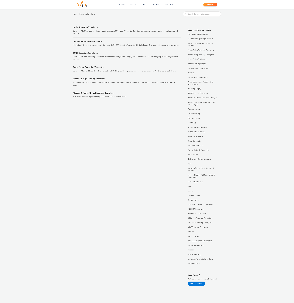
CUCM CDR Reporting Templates (200, 218)
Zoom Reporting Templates (198, 34)
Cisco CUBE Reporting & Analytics (200, 241)
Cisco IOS (191, 232)
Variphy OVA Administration (198, 77)
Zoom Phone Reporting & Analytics (200, 39)
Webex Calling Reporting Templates (201, 50)
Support (145, 4)
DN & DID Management (196, 209)
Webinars (156, 4)
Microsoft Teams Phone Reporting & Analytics (201, 169)
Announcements (194, 263)
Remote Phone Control (196, 145)
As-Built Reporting (194, 254)
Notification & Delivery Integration (200, 159)
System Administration (196, 132)
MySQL (190, 164)
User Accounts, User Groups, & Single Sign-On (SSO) (201, 83)
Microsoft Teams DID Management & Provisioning (201, 176)
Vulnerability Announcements (198, 68)
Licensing (191, 191)
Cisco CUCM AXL (194, 236)
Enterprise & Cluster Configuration (200, 204)
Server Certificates (194, 141)
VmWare (191, 73)
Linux (189, 186)
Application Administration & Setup (200, 259)
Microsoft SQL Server (195, 182)
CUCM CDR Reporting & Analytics (200, 223)
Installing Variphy (194, 195)
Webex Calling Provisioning (197, 59)
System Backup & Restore (197, 127)
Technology (192, 123)
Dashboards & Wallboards (197, 214)
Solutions (121, 4)
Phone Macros (193, 154)
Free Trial (210, 5)
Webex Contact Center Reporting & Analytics (200, 44)
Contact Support (196, 284)
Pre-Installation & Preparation (198, 150)
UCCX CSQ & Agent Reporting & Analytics (203, 98)
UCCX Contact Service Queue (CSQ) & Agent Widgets (201, 103)
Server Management (195, 136)
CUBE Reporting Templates (198, 227)
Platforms (133, 4)
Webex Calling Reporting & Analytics (201, 55)
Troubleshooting (194, 109)
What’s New (168, 4)
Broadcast (191, 250)
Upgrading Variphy (194, 89)
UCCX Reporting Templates (198, 93)
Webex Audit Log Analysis (197, 64)
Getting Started (193, 200)
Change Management (196, 245)
